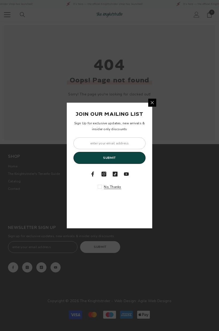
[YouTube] (126, 174)
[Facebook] (92, 174)
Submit (109, 158)
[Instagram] (104, 174)
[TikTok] (115, 174)
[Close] (152, 103)
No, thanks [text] (112, 187)
